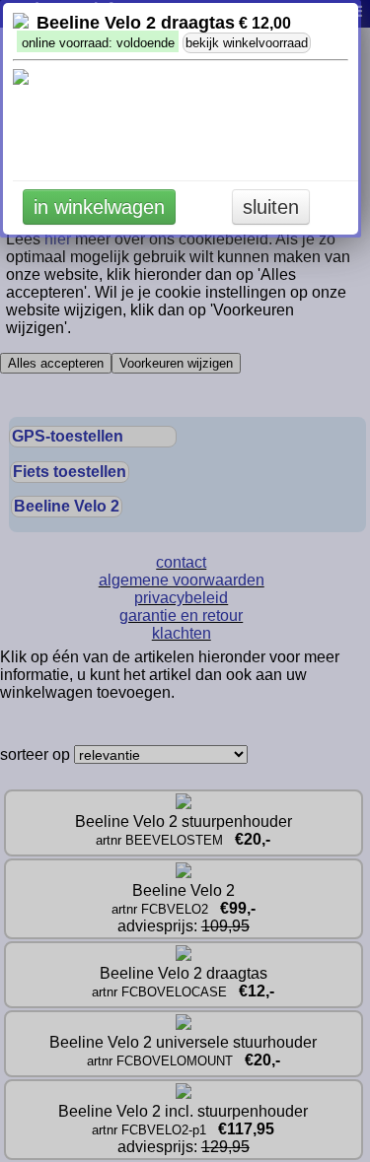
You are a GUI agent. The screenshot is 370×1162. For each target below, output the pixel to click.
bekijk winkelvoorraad (246, 42)
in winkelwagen (99, 207)
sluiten (271, 207)
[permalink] (21, 23)
